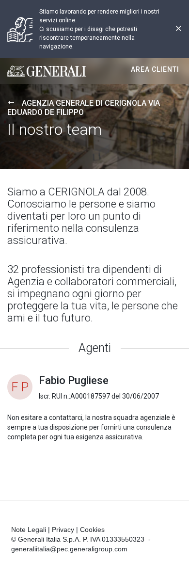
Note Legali (28, 529)
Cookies (92, 529)
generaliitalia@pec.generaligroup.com (69, 549)
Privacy (63, 529)
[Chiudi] (178, 29)
